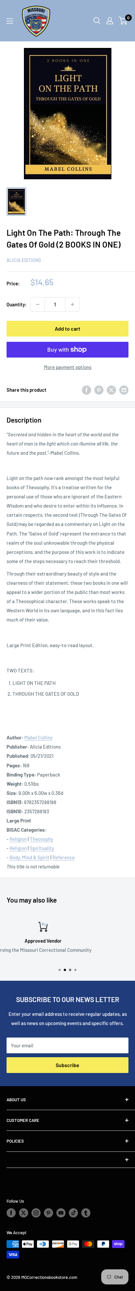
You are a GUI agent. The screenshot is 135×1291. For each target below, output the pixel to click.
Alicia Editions (24, 260)
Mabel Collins (38, 737)
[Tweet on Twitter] (111, 390)
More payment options (67, 367)
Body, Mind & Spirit (29, 857)
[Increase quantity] (72, 304)
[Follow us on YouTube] (61, 1212)
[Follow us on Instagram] (36, 1212)
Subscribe (67, 1065)
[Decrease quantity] (38, 304)
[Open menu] (10, 21)
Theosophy (41, 839)
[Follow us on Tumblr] (85, 1212)
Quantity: (17, 304)
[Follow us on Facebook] (11, 1212)
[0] (123, 21)
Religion (18, 839)
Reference (63, 857)
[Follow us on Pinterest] (48, 1212)
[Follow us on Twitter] (23, 1212)
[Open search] (97, 20)
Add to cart (67, 328)
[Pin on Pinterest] (99, 390)
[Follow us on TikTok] (73, 1212)
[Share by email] (123, 390)
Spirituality (42, 848)
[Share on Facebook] (86, 390)
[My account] (109, 20)
